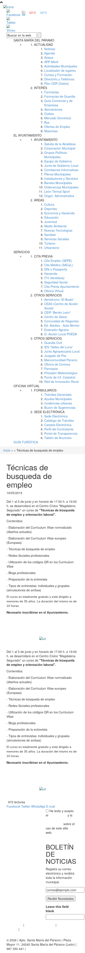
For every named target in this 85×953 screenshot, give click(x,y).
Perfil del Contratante (58, 429)
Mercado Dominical (57, 118)
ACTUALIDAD (43, 44)
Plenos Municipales (57, 174)
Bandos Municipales (58, 183)
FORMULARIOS (45, 390)
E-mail (50, 806)
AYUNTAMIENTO (46, 139)
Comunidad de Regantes (61, 321)
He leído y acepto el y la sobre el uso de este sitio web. (60, 822)
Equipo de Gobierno (58, 161)
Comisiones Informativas (61, 170)
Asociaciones (53, 109)
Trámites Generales (57, 394)
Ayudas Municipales (58, 399)
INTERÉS (40, 88)
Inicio (6, 450)
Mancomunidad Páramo (60, 360)
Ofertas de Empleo (57, 126)
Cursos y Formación (58, 75)
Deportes (50, 209)
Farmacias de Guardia (59, 96)
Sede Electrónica (56, 416)
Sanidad (50, 234)
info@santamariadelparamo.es (48, 949)
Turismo (49, 243)
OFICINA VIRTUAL (27, 386)
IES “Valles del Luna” (58, 347)
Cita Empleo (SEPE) (58, 260)
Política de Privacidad (40, 925)
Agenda (49, 53)
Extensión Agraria (56, 330)
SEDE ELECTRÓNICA (49, 412)
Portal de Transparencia (60, 433)
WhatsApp (38, 806)
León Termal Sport (57, 191)
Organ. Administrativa (59, 196)
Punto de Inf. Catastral (59, 377)
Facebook (13, 806)
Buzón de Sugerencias (59, 407)
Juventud (50, 222)
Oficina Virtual (53, 291)
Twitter (25, 806)
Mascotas (51, 131)
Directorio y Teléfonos (59, 79)
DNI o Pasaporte (55, 269)
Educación (51, 217)
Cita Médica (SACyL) (58, 265)
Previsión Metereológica (60, 373)
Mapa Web (27, 929)
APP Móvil (51, 62)
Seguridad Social (56, 282)
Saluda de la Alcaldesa (60, 144)
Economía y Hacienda (59, 213)
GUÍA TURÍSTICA (26, 442)
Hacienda (50, 273)
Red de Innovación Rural (61, 381)
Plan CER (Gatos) (56, 83)
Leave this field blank (57, 908)
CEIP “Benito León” (57, 312)
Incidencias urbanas (58, 403)
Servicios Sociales (56, 239)
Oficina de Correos (57, 364)
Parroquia (51, 368)
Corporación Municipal (59, 148)
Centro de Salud (55, 317)
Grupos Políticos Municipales (55, 154)
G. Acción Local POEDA (60, 334)
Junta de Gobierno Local (61, 165)
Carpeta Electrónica (57, 425)
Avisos (48, 57)
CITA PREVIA (43, 256)
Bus (46, 122)
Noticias (49, 49)
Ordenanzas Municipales (61, 187)
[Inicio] (42, 6)
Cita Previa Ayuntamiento (61, 286)
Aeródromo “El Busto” (59, 299)
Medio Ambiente (55, 226)
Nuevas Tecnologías (58, 230)
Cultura (49, 204)
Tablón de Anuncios (57, 438)
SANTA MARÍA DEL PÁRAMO (34, 40)
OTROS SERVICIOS (48, 295)
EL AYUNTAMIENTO (28, 135)
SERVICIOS (22, 252)
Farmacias (51, 92)
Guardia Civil (53, 342)
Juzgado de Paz (55, 355)
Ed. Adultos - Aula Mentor (62, 325)
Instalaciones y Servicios (61, 178)
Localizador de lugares (60, 70)
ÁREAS (39, 200)
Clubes (49, 113)
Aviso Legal (14, 925)
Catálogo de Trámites (59, 420)
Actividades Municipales (60, 66)
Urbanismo (51, 247)
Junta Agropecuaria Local (62, 351)
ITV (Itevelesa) (54, 278)
